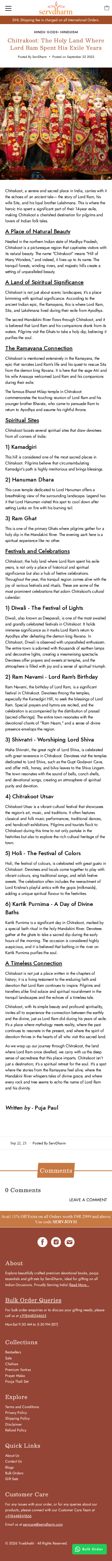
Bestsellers (13, 1352)
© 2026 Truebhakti (19, 1543)
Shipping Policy (17, 1418)
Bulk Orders (14, 1473)
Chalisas (11, 1363)
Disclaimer (13, 1424)
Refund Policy (15, 1430)
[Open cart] (106, 8)
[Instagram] (56, 1242)
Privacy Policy (16, 1412)
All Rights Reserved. (52, 1543)
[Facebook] (42, 1242)
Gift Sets (11, 1478)
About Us (12, 1455)
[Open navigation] (8, 8)
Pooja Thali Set (16, 1381)
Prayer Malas (15, 1375)
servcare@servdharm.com (43, 1524)
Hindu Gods (46, 32)
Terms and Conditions (22, 1406)
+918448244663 (33, 1315)
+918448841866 (18, 1516)
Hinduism (69, 32)
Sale (8, 1358)
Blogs (9, 1467)
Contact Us (13, 1461)
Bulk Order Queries (33, 1300)
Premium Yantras (18, 1369)
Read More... (79, 1284)
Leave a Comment (88, 1200)
